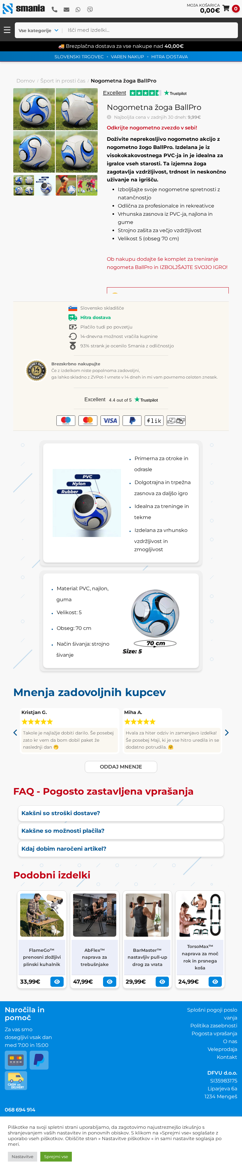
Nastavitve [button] (22, 1156)
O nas (230, 1041)
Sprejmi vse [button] (56, 1156)
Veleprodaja (222, 1049)
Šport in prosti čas (62, 81)
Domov (25, 81)
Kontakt (227, 1057)
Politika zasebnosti (213, 1026)
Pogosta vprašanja (214, 1034)
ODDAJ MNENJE (121, 767)
